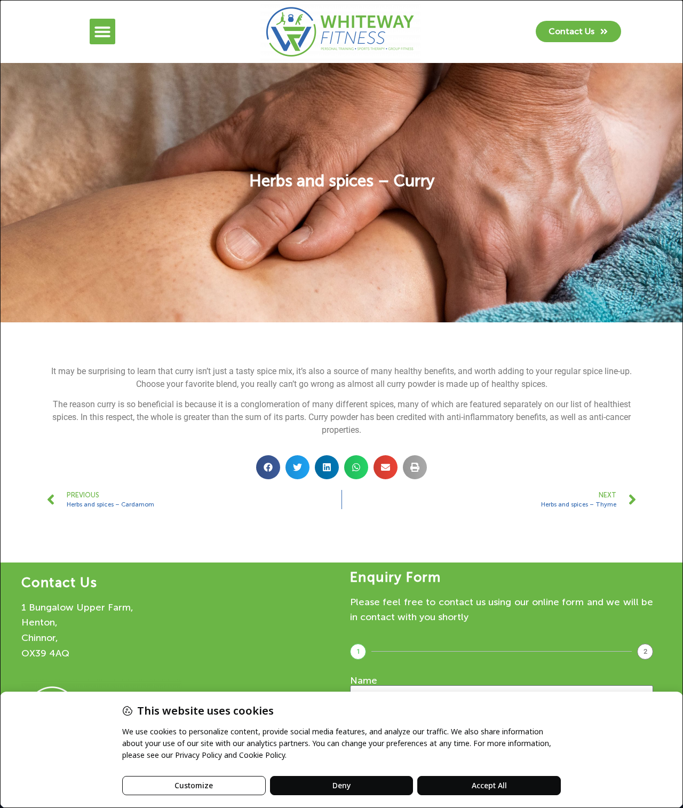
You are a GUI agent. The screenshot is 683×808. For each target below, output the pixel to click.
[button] (102, 31)
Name (363, 680)
